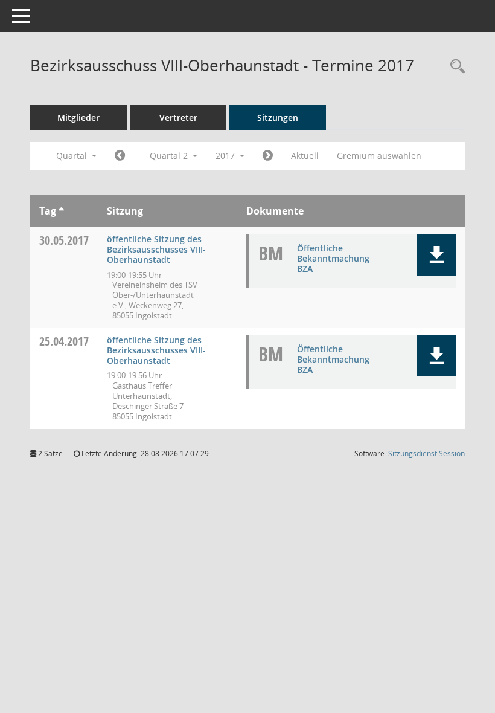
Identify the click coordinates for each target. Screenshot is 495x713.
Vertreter (178, 117)
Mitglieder (78, 117)
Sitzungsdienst (426, 453)
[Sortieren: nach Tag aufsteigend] (61, 211)
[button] (436, 255)
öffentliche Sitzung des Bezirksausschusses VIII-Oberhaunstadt (156, 249)
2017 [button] (226, 155)
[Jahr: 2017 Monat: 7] (268, 156)
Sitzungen (277, 117)
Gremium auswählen (379, 155)
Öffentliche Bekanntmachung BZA (333, 258)
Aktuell (305, 155)
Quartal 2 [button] (170, 155)
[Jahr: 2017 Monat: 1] (120, 156)
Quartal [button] (72, 155)
